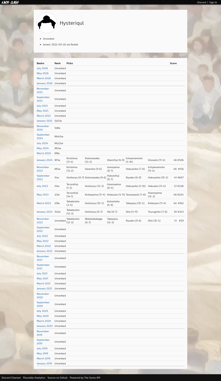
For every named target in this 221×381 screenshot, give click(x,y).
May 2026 (43, 73)
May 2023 (43, 194)
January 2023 (44, 211)
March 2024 (44, 153)
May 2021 (42, 278)
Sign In (213, 2)
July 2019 (42, 348)
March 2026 (44, 78)
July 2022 (42, 236)
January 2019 (44, 363)
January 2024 (45, 160)
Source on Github (57, 377)
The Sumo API (92, 377)
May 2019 (42, 353)
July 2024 (42, 143)
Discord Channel (11, 377)
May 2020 (43, 316)
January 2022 (44, 251)
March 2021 (43, 283)
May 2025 (43, 110)
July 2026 (42, 68)
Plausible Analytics (34, 377)
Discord (201, 2)
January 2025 (44, 120)
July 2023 (42, 186)
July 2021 (42, 273)
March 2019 (43, 358)
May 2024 (43, 148)
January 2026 (44, 83)
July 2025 (42, 105)
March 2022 (44, 246)
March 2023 (44, 203)
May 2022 (43, 241)
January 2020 (45, 326)
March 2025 (44, 115)
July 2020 (42, 311)
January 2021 (44, 288)
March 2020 (44, 321)
